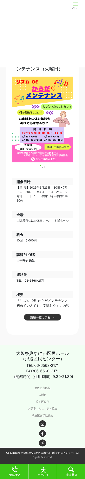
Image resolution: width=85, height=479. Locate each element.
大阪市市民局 (42, 387)
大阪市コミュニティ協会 (42, 408)
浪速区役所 (42, 401)
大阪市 (43, 394)
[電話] (15, 471)
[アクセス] (43, 471)
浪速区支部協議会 (42, 415)
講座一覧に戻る (40, 317)
